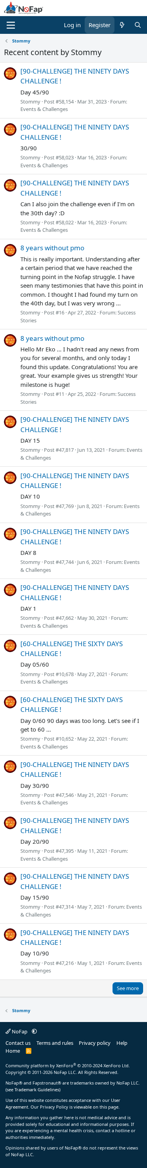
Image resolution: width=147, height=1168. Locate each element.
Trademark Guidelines (37, 1089)
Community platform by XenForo (67, 1065)
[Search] (137, 25)
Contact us (18, 1042)
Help (121, 1042)
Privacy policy (95, 1042)
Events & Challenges (44, 109)
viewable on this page (96, 1107)
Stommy (30, 101)
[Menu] (11, 25)
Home (12, 1050)
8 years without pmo (52, 247)
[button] (34, 1031)
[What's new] (122, 25)
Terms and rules (54, 1042)
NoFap (20, 1031)
